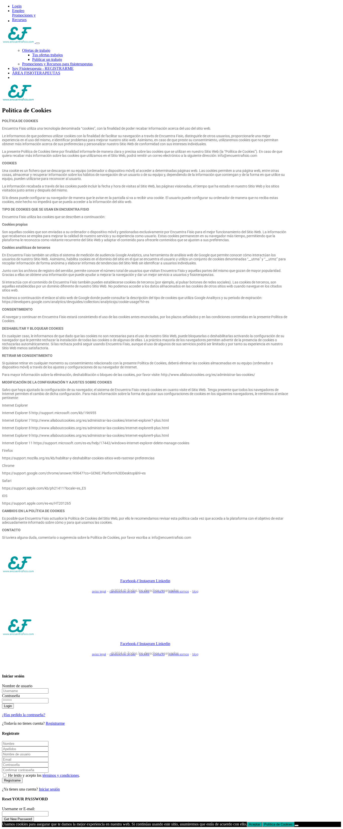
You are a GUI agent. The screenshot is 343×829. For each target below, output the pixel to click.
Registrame (12, 780)
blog (195, 591)
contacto (159, 591)
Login (17, 6)
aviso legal (99, 591)
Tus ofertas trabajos (47, 55)
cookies (144, 591)
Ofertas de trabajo (36, 50)
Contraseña (11, 696)
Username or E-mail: (18, 809)
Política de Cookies (278, 824)
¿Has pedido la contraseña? (23, 715)
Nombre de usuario (17, 686)
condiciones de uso (122, 591)
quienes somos (178, 591)
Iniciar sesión (49, 789)
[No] (297, 825)
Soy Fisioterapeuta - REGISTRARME (43, 68)
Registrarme (55, 723)
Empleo (18, 11)
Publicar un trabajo (47, 59)
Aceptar (254, 824)
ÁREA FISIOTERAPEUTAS (36, 73)
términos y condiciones (60, 775)
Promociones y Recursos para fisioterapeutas (57, 64)
